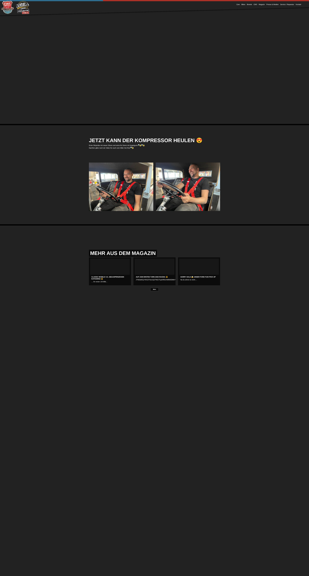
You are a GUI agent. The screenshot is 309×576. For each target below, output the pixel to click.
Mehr (154, 289)
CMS (255, 4)
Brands (249, 4)
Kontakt (298, 4)
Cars (238, 4)
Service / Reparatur (287, 4)
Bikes (243, 4)
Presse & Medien (272, 4)
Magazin (262, 4)
